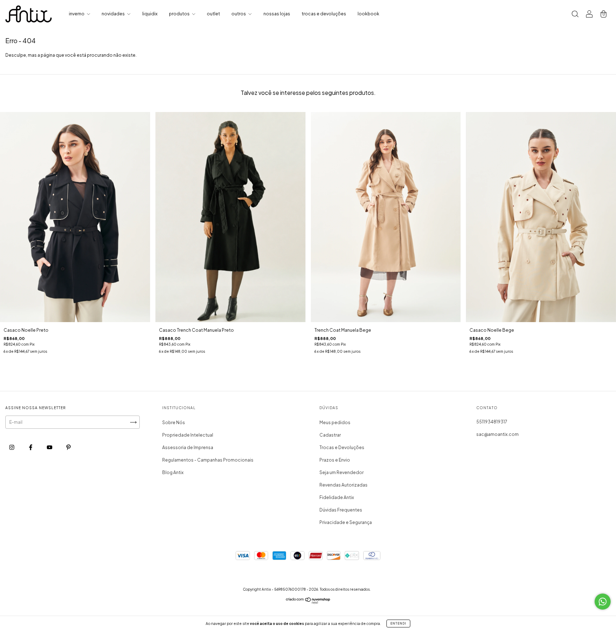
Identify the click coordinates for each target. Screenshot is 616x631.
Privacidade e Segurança (345, 522)
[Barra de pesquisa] (575, 14)
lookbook (368, 13)
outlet (213, 13)
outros (239, 13)
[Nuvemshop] (308, 602)
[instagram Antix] (12, 447)
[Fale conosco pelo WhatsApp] (603, 602)
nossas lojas (276, 13)
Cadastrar (330, 435)
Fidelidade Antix (336, 497)
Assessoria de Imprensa (187, 447)
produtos (179, 13)
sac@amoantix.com (497, 434)
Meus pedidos (334, 422)
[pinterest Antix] (68, 447)
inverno (77, 13)
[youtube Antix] (50, 447)
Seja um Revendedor (341, 472)
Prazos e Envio (334, 460)
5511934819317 (491, 421)
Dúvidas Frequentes (340, 510)
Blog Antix (173, 472)
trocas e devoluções (324, 13)
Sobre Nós (173, 422)
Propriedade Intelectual (187, 435)
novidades (113, 13)
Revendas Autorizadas (343, 485)
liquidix (150, 13)
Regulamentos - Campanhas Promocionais (207, 460)
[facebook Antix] (31, 447)
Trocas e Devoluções (341, 447)
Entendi (398, 623)
